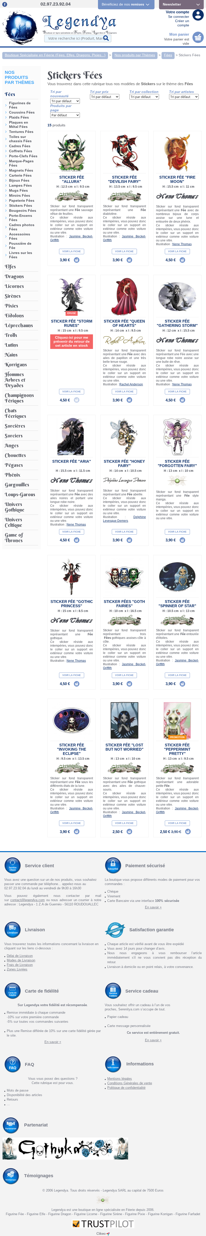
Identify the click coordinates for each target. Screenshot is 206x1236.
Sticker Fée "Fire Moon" (177, 179)
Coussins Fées (22, 112)
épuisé (71, 313)
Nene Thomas (182, 244)
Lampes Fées (20, 185)
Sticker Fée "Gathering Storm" (177, 323)
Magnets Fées (21, 170)
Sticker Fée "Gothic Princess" (71, 603)
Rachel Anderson (131, 384)
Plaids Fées (19, 117)
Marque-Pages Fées (21, 163)
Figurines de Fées (20, 105)
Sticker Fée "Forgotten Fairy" (177, 463)
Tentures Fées (21, 132)
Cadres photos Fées (21, 227)
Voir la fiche (71, 251)
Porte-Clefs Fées (23, 156)
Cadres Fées (19, 146)
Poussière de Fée (20, 245)
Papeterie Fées (21, 200)
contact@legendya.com (27, 900)
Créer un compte (182, 23)
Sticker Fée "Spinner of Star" (177, 603)
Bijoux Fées (19, 180)
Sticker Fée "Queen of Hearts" (124, 323)
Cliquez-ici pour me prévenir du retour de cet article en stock (72, 341)
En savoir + (153, 907)
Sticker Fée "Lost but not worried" (124, 747)
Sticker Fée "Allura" (71, 179)
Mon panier (179, 34)
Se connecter (178, 17)
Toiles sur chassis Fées (20, 139)
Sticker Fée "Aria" (71, 461)
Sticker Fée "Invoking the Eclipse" (71, 749)
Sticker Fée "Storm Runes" (71, 323)
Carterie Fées (20, 175)
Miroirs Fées (19, 195)
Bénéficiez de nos (123, 4)
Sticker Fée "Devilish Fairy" (124, 179)
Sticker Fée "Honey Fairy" (124, 463)
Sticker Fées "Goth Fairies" (124, 603)
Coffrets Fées (20, 151)
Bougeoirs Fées (22, 211)
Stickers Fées (189, 55)
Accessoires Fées (19, 236)
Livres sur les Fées (20, 255)
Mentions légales (119, 1078)
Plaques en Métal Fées (18, 124)
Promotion (177, 737)
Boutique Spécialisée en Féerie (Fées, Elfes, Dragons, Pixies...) (55, 55)
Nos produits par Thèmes (135, 55)
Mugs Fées (18, 190)
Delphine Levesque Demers (124, 519)
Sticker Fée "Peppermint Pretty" (177, 749)
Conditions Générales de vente (129, 1083)
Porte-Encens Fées (20, 218)
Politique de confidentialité (126, 1088)
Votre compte (177, 12)
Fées (168, 55)
